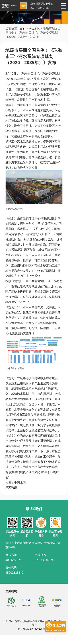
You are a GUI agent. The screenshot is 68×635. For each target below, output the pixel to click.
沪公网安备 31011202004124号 (34, 628)
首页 (23, 28)
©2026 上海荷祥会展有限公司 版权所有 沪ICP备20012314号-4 (34, 623)
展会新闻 (34, 28)
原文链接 (11, 487)
